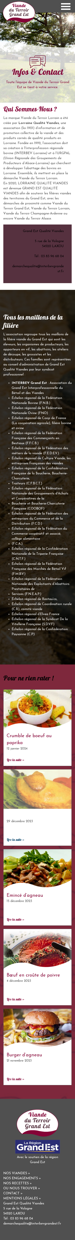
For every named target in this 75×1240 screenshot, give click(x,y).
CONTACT (11, 1193)
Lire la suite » (15, 760)
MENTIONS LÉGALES (20, 1198)
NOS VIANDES (15, 1173)
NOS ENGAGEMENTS (20, 1178)
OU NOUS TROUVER (20, 1188)
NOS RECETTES (16, 1183)
